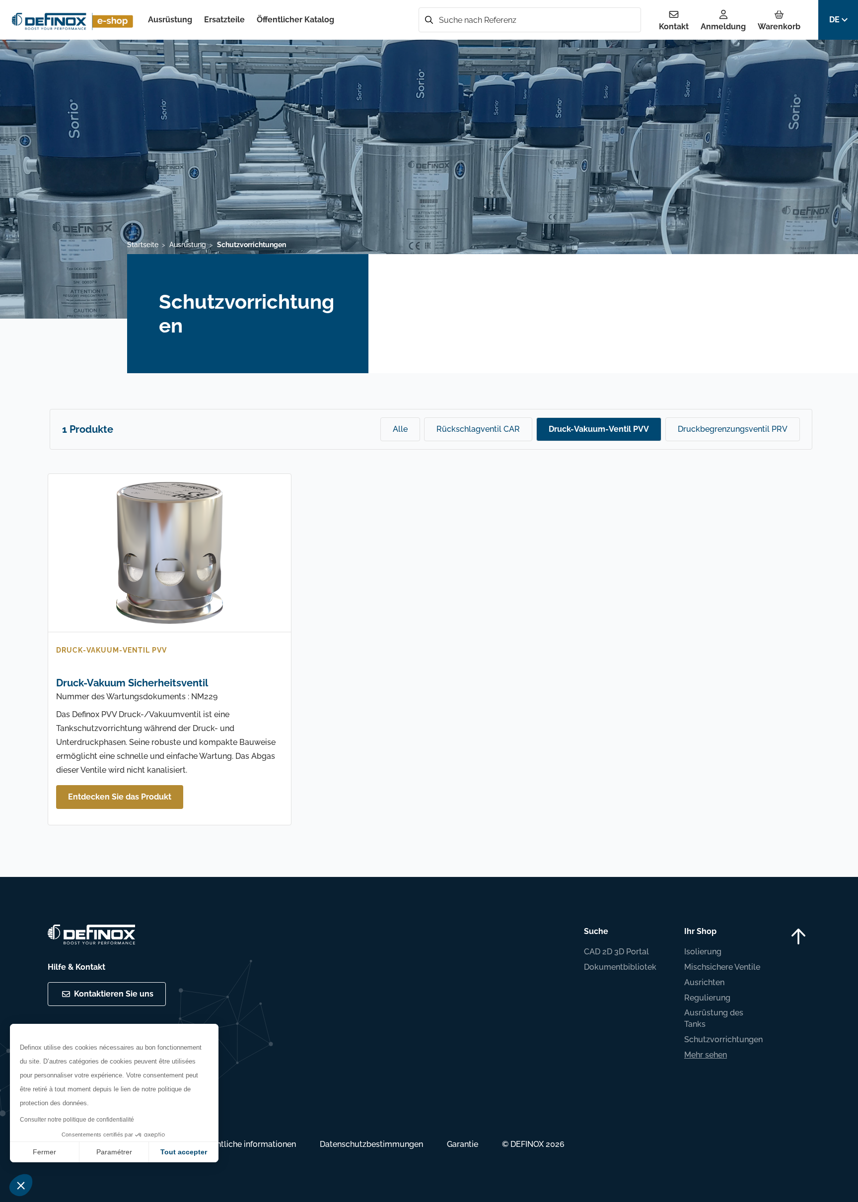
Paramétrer (114, 1152)
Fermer (44, 1152)
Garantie (462, 1144)
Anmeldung (723, 26)
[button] (21, 1185)
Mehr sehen (705, 1055)
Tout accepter (183, 1152)
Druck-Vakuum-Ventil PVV (599, 429)
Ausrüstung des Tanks (713, 1018)
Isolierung (702, 951)
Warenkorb (779, 26)
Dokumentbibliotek (620, 967)
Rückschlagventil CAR (478, 429)
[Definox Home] (74, 20)
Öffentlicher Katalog (295, 19)
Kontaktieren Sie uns (113, 994)
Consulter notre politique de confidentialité (77, 1119)
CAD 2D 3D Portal (616, 951)
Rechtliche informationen (249, 1144)
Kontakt (674, 26)
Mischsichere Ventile (722, 967)
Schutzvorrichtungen (723, 1039)
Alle (400, 429)
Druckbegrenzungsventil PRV (732, 429)
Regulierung (707, 997)
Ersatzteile (224, 19)
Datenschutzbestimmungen (371, 1144)
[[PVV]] (169, 555)
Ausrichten (704, 982)
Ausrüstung (170, 19)
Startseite (142, 245)
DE (834, 19)
